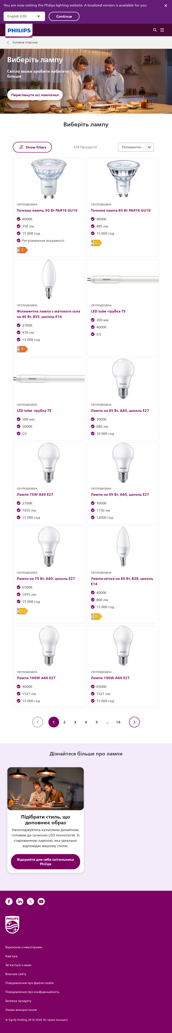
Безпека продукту (18, 1000)
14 (118, 722)
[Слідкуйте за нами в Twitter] (30, 901)
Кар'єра (11, 956)
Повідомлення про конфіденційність (32, 992)
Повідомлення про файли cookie (29, 983)
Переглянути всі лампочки (35, 95)
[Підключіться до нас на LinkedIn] (19, 901)
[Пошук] (155, 30)
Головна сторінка (25, 42)
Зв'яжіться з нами (18, 965)
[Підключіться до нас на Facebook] (9, 901)
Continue (64, 16)
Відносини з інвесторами (23, 947)
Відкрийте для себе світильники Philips (45, 861)
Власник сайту (15, 974)
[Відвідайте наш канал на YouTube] (41, 901)
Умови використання (21, 1009)
